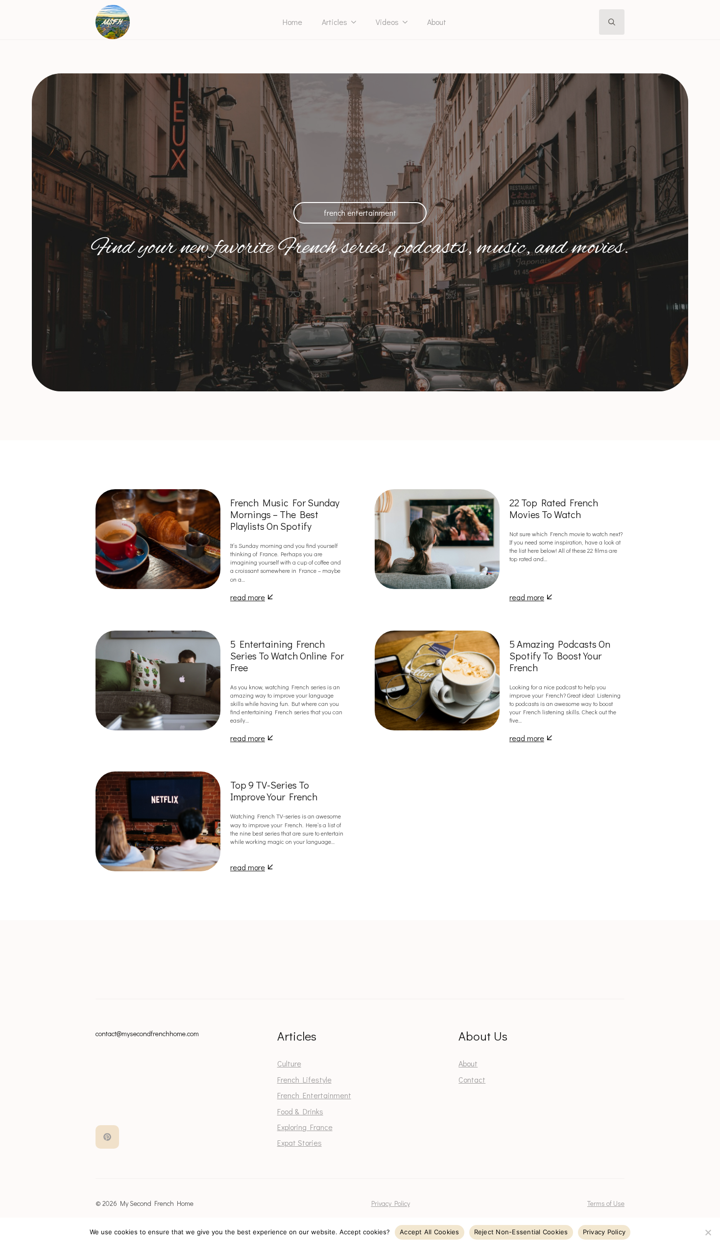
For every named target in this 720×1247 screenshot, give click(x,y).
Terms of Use (605, 1203)
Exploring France (305, 1127)
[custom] (107, 1137)
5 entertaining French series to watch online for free (287, 655)
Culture (289, 1063)
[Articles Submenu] (356, 22)
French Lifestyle (304, 1079)
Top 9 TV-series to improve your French (273, 790)
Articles (334, 22)
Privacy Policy (390, 1203)
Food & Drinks (300, 1111)
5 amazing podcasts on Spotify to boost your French (559, 655)
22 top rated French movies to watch (553, 508)
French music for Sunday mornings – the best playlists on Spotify (284, 514)
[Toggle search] (611, 22)
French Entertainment (314, 1095)
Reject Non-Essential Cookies (521, 1232)
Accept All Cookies (429, 1232)
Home (292, 22)
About (436, 22)
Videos (387, 22)
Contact (471, 1079)
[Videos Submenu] (408, 22)
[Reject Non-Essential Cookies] (708, 1232)
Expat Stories (299, 1142)
